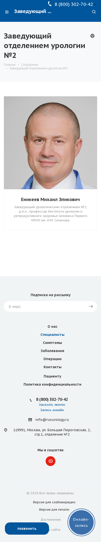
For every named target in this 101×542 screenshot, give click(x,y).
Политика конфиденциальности (52, 384)
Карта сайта (50, 530)
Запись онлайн (52, 410)
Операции (52, 359)
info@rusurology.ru (52, 420)
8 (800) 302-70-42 (74, 4)
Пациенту (52, 376)
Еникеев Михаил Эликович (50, 199)
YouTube (50, 461)
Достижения (50, 519)
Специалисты (52, 334)
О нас (52, 326)
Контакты (53, 367)
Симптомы (52, 342)
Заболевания (52, 351)
